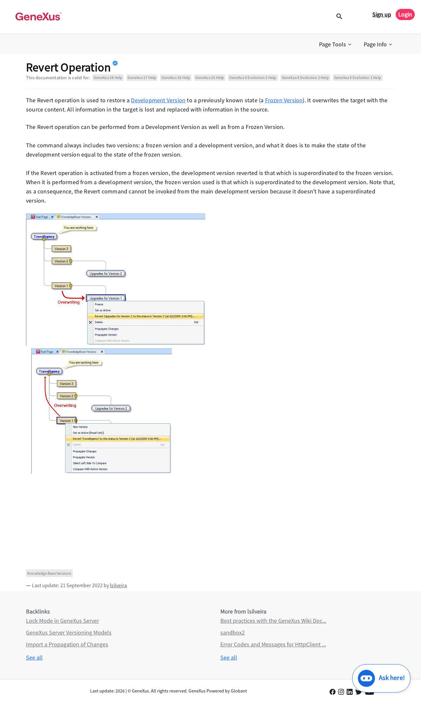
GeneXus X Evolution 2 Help (305, 77)
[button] (335, 44)
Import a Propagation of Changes (67, 644)
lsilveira (118, 585)
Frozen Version (284, 100)
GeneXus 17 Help (142, 77)
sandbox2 (232, 632)
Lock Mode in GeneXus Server (62, 620)
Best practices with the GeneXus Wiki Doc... (273, 620)
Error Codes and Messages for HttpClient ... (273, 644)
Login (405, 14)
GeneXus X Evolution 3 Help (252, 77)
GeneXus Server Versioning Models (68, 632)
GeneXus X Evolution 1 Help (357, 77)
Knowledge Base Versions (49, 573)
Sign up (381, 14)
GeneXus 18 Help (108, 77)
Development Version (158, 100)
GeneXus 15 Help (209, 77)
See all (34, 657)
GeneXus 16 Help (175, 77)
